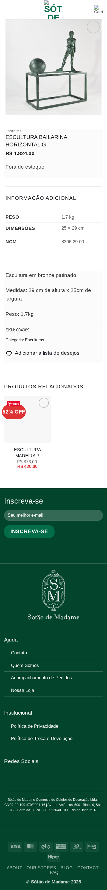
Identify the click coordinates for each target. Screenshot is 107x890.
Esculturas (13, 131)
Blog (67, 868)
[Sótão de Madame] (53, 9)
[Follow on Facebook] (8, 777)
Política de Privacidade (34, 726)
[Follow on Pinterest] (24, 777)
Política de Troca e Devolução (41, 738)
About (14, 868)
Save (15, 403)
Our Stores (41, 868)
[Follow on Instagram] (16, 777)
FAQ (54, 872)
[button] (8, 9)
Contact (87, 868)
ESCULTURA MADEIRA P (27, 452)
